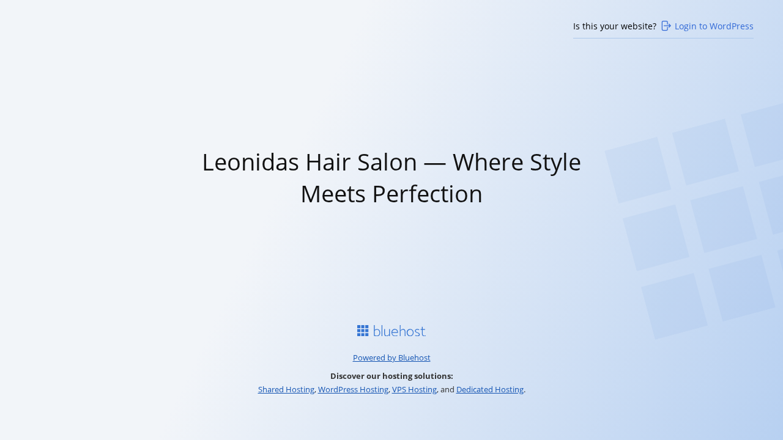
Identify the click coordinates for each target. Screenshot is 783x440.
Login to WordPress (714, 26)
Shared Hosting (286, 389)
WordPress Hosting (353, 389)
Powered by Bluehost (392, 357)
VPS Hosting (414, 389)
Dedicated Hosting (490, 389)
